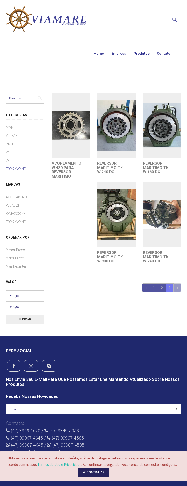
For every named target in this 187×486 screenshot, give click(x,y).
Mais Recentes (16, 266)
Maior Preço (15, 258)
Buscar (25, 319)
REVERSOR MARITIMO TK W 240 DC (110, 167)
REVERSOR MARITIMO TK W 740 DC (155, 256)
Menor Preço (15, 249)
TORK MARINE (16, 168)
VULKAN (12, 135)
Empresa (118, 53)
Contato (163, 53)
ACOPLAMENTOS (18, 197)
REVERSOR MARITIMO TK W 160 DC (155, 167)
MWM (10, 127)
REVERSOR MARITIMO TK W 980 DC (110, 256)
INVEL (10, 144)
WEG (9, 152)
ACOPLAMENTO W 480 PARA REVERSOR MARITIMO (66, 170)
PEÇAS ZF (13, 205)
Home (99, 53)
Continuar (95, 472)
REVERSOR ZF (15, 213)
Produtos (142, 53)
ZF (7, 160)
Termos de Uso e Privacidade (59, 464)
